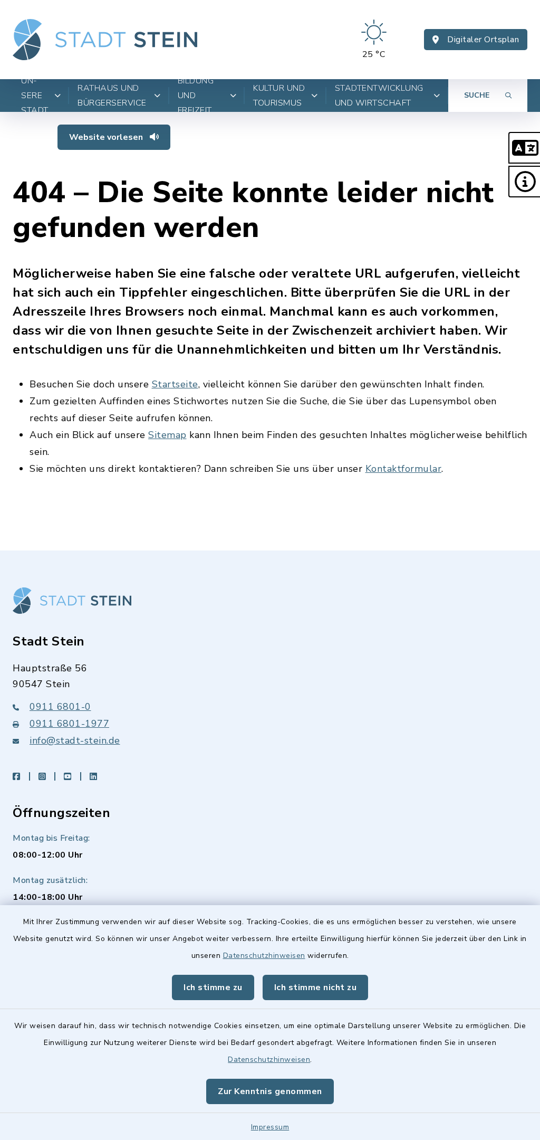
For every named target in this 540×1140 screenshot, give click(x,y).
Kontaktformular (403, 468)
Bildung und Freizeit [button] (196, 95)
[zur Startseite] (105, 39)
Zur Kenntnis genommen (270, 1091)
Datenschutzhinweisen (264, 956)
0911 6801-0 (60, 706)
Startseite (175, 384)
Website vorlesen (107, 137)
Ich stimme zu (213, 987)
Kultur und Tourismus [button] (279, 95)
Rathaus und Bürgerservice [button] (112, 95)
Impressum (270, 1127)
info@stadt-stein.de (75, 740)
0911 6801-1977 (69, 723)
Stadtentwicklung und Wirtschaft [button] (379, 95)
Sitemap (167, 435)
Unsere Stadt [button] (35, 95)
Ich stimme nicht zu (315, 987)
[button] (524, 148)
